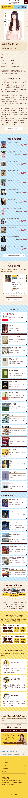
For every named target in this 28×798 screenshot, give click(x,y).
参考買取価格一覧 (12, 751)
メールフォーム (14, 668)
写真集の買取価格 (8, 754)
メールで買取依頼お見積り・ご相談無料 (20, 7)
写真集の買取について (13, 128)
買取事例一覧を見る (13, 299)
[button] (3, 293)
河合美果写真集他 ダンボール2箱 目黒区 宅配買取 (17, 284)
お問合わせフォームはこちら (13, 742)
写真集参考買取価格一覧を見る (13, 255)
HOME (3, 751)
